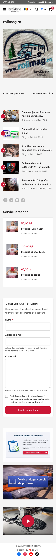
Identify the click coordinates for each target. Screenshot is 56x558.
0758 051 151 (8, 2)
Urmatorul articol (41, 93)
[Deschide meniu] (4, 9)
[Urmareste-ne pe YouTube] (17, 200)
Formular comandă (36, 2)
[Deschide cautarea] (36, 9)
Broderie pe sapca (30, 274)
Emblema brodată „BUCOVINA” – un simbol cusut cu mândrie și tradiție (36, 165)
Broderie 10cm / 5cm (32, 228)
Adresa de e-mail (14, 335)
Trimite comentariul (28, 410)
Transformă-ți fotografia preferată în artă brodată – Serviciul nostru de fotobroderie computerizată (36, 182)
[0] (50, 9)
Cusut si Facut (29, 233)
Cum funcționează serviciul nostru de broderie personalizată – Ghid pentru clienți (36, 114)
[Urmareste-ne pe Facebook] (5, 200)
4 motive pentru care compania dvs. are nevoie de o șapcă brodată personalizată (37, 148)
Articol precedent (15, 93)
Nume (9, 320)
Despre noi (49, 2)
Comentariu (12, 356)
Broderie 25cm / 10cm (33, 251)
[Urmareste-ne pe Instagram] (11, 200)
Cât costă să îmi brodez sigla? (34, 131)
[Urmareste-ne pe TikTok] (23, 200)
